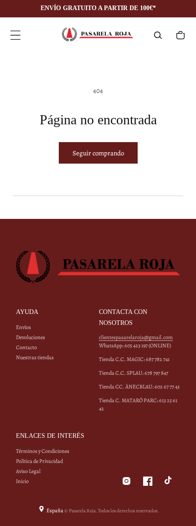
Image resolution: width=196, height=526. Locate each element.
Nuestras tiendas (35, 357)
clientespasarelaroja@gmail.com (136, 337)
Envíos (23, 327)
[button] (15, 35)
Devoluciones (30, 337)
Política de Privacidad (39, 461)
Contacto (26, 347)
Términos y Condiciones (42, 451)
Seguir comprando (98, 153)
